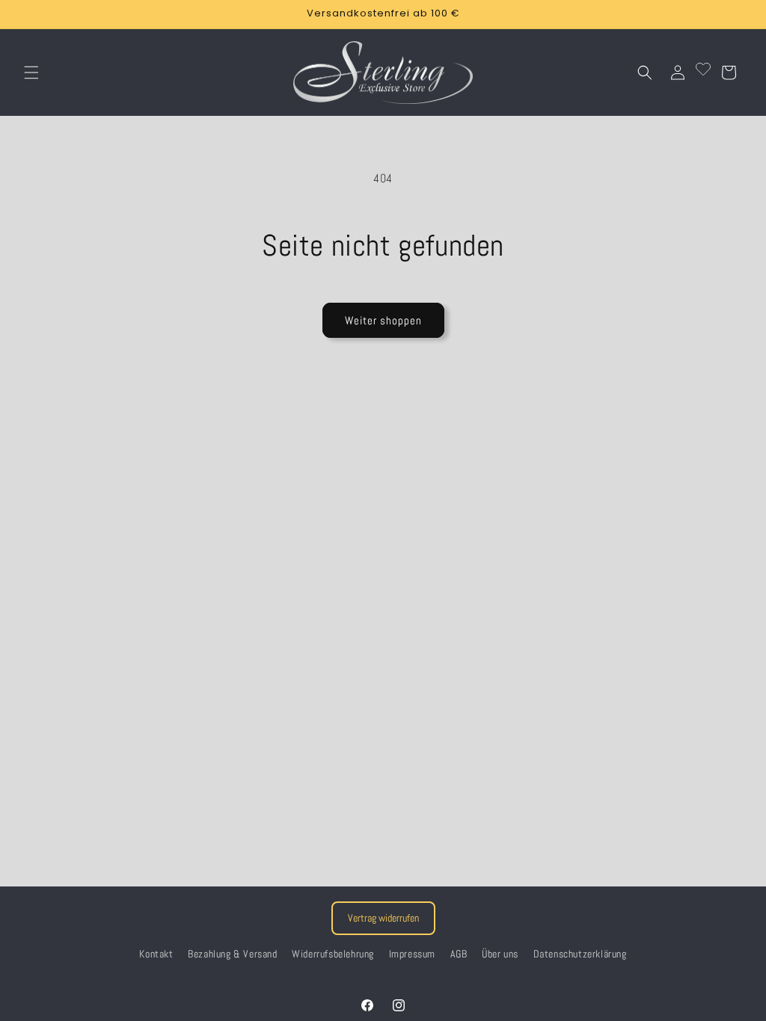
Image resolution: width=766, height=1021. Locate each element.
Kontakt (156, 953)
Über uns (500, 953)
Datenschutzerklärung (580, 953)
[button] (31, 72)
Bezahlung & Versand (232, 953)
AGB (459, 953)
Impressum (412, 953)
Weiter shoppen (383, 320)
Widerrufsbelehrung (333, 953)
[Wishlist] (703, 72)
